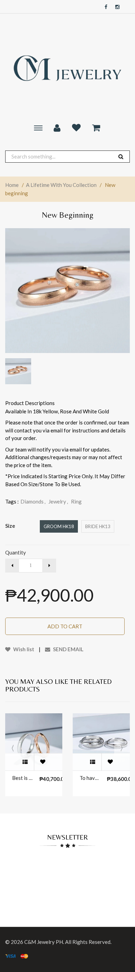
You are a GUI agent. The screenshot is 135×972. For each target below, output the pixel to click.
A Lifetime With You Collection (61, 185)
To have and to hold (90, 778)
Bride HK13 (97, 526)
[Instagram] (115, 7)
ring (76, 501)
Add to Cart (64, 626)
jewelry (58, 501)
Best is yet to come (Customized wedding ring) (22, 778)
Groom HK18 (59, 526)
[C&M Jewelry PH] (67, 68)
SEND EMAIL (67, 649)
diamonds (32, 501)
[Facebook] (104, 7)
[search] (120, 156)
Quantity (15, 552)
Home (12, 185)
